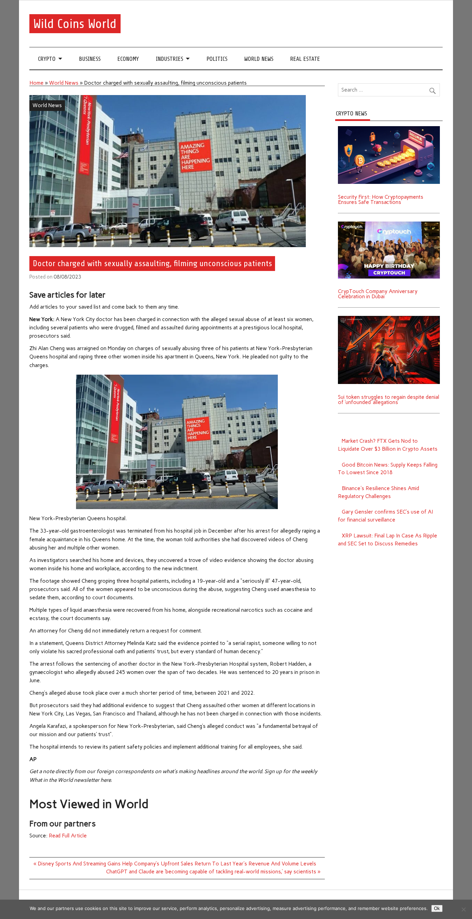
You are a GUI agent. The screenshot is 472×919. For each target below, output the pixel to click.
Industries (169, 59)
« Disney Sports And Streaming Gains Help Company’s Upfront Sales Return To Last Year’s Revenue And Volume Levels (175, 864)
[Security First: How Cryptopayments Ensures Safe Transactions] (389, 128)
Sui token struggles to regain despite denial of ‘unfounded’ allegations (388, 399)
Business (90, 59)
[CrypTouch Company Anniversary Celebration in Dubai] (389, 224)
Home (36, 83)
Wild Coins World (74, 23)
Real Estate (305, 59)
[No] (463, 909)
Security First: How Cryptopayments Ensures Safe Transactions (380, 199)
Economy (128, 59)
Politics (217, 59)
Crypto (47, 59)
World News (258, 59)
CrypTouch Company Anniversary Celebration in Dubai (377, 294)
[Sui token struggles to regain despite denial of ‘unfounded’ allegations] (389, 318)
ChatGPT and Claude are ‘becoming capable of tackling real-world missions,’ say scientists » (213, 872)
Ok (437, 908)
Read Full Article (68, 836)
